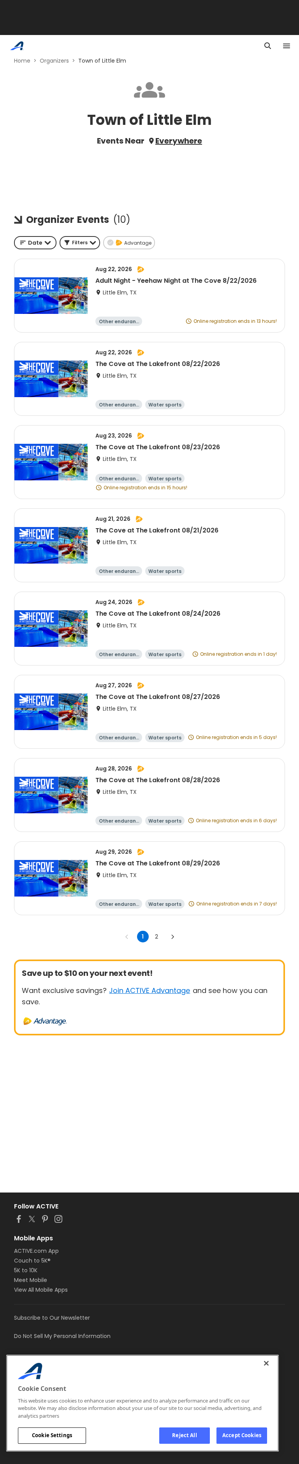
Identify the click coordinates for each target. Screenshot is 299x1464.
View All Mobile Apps (41, 1290)
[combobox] (35, 242)
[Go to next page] (172, 936)
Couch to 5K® (32, 1260)
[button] (80, 242)
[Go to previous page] (127, 936)
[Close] (266, 1363)
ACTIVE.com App (36, 1251)
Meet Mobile (30, 1280)
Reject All (184, 1435)
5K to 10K (25, 1270)
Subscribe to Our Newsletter (52, 1318)
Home (22, 61)
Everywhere (178, 140)
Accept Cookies (241, 1435)
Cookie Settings (52, 1435)
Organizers (54, 61)
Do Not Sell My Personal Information (62, 1336)
